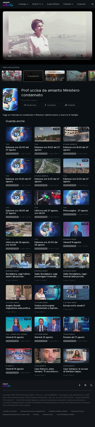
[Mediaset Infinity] (8, 4)
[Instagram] (85, 385)
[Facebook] (80, 385)
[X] (91, 385)
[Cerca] (92, 4)
